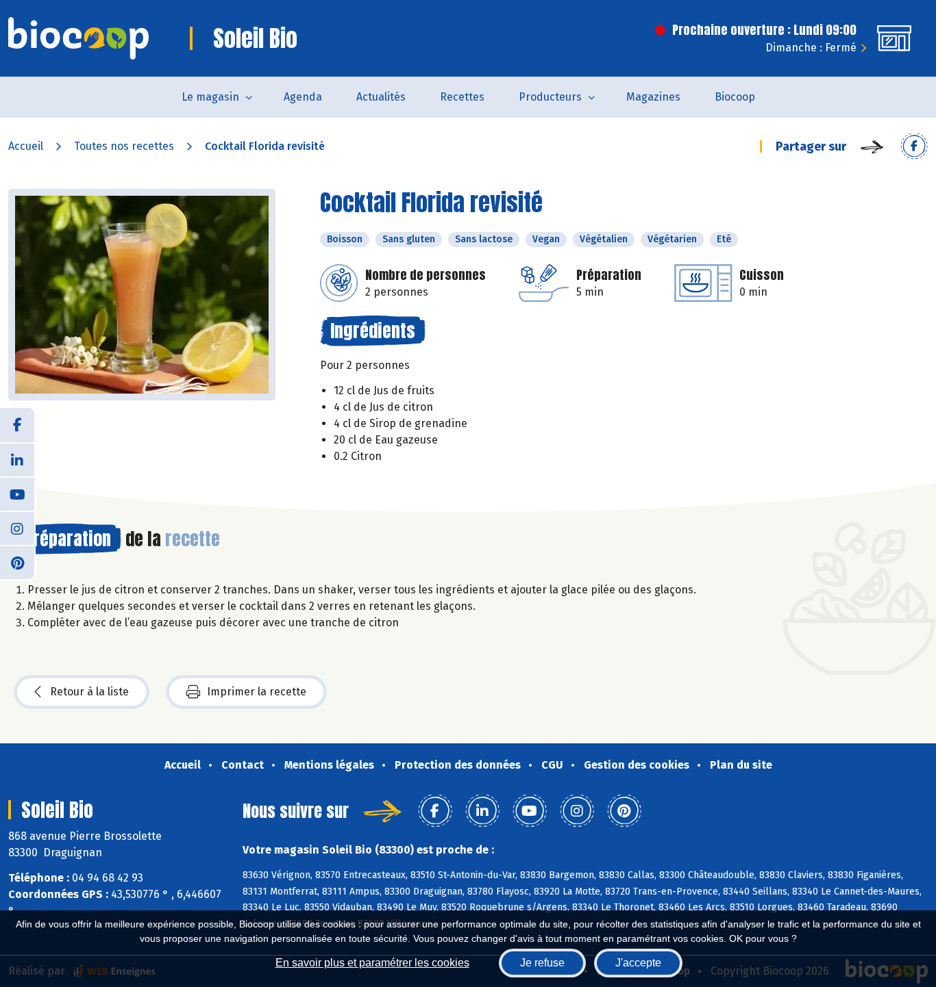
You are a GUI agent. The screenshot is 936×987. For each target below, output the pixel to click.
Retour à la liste (89, 691)
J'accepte (638, 963)
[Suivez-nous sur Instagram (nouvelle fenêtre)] (17, 528)
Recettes (462, 96)
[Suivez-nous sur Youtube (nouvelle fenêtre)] (17, 493)
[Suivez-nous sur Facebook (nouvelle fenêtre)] (17, 425)
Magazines (653, 96)
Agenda (303, 96)
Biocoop (735, 96)
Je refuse (542, 963)
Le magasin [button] (210, 96)
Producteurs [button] (550, 96)
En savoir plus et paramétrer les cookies (372, 963)
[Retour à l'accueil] (78, 38)
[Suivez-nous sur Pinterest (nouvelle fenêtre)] (17, 562)
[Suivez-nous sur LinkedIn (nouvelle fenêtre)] (17, 459)
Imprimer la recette (256, 691)
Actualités (381, 96)
